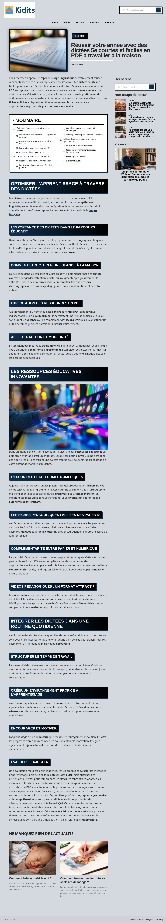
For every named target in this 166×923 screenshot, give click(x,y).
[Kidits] (19, 10)
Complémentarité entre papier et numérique (80, 129)
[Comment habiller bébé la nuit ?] (32, 858)
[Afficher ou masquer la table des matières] (72, 120)
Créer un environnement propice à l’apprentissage (81, 151)
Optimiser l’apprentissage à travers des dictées (34, 129)
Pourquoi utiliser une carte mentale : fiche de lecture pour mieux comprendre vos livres (141, 133)
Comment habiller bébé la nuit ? (30, 878)
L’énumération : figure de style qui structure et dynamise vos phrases (142, 119)
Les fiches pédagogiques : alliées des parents (35, 166)
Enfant (79, 36)
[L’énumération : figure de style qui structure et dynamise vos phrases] (120, 118)
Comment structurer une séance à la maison (35, 142)
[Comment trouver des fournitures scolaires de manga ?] (84, 858)
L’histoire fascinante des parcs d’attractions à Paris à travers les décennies (141, 106)
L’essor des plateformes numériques (35, 161)
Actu (130, 115)
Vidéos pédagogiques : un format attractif (84, 134)
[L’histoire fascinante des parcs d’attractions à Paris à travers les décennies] (120, 105)
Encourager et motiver (76, 156)
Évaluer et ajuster (73, 161)
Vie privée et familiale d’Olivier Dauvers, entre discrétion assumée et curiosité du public (135, 175)
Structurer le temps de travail (79, 145)
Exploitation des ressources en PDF (34, 148)
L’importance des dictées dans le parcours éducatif (37, 135)
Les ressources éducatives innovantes (33, 156)
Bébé (12, 873)
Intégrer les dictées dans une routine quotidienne (80, 140)
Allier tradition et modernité (31, 152)
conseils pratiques (83, 94)
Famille (65, 873)
